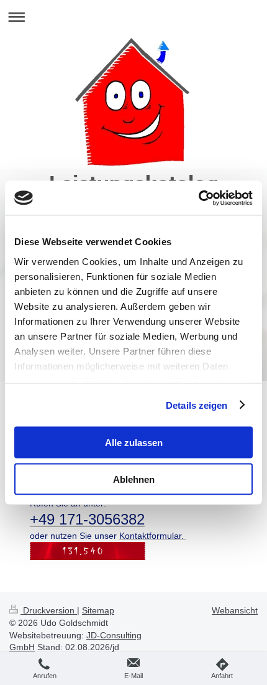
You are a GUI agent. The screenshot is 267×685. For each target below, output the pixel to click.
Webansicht (235, 610)
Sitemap (98, 610)
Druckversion (48, 610)
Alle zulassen (134, 442)
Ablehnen (134, 478)
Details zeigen (196, 404)
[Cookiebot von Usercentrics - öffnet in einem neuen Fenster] (198, 198)
